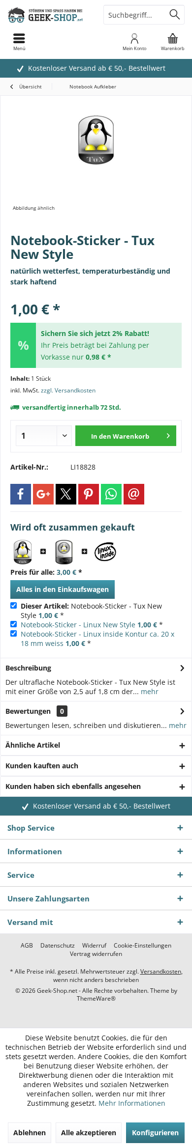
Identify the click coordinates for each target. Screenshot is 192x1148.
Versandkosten (160, 971)
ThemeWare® (96, 998)
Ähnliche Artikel (32, 745)
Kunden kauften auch (41, 765)
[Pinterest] (88, 494)
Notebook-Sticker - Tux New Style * (91, 610)
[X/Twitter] (66, 494)
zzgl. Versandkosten (68, 390)
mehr (149, 691)
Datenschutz (57, 946)
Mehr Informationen (131, 1103)
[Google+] (43, 494)
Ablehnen (29, 1132)
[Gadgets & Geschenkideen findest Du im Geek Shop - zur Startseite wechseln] (48, 15)
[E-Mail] (134, 494)
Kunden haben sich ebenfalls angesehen (73, 786)
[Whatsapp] (111, 494)
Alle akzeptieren (88, 1132)
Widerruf (94, 946)
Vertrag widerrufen (96, 954)
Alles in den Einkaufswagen (62, 589)
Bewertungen (28, 711)
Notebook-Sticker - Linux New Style (78, 624)
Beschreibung (28, 667)
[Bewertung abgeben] (96, 296)
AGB (27, 946)
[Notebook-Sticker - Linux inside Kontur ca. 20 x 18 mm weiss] (105, 552)
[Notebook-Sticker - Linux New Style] (64, 552)
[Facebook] (20, 494)
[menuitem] (173, 42)
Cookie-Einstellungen (142, 946)
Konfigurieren (155, 1132)
